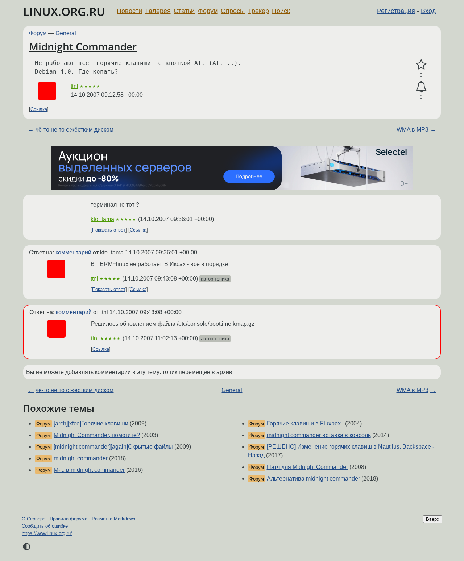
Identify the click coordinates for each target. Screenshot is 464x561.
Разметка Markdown (113, 518)
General (65, 33)
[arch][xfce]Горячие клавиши (91, 423)
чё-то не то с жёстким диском (74, 129)
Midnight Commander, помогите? (97, 435)
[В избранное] (421, 64)
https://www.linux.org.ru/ (47, 533)
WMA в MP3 (412, 129)
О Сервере (33, 518)
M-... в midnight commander (89, 470)
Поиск (281, 10)
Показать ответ (108, 230)
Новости (129, 10)
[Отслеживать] (421, 87)
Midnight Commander (83, 46)
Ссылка (38, 109)
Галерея (158, 10)
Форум (208, 10)
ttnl (74, 86)
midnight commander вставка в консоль (319, 435)
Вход (428, 10)
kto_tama (102, 219)
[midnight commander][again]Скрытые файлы (113, 447)
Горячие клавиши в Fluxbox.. (305, 423)
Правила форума (68, 518)
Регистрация (396, 10)
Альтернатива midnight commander (313, 478)
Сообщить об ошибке (45, 526)
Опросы (233, 10)
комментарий (73, 252)
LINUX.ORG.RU (64, 11)
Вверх (432, 519)
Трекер (258, 10)
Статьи (184, 10)
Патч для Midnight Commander (307, 467)
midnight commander (81, 458)
